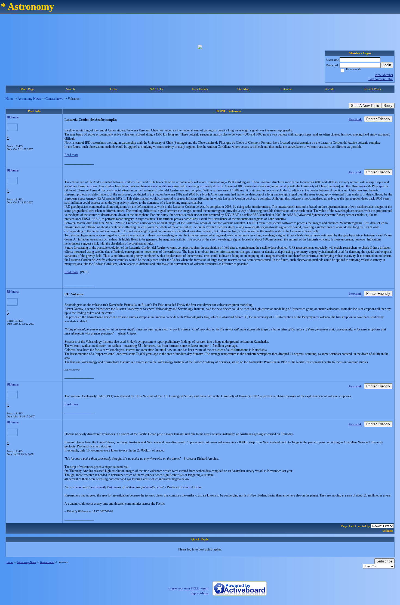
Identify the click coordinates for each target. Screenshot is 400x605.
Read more (71, 155)
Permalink (355, 119)
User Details (200, 89)
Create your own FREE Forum (188, 588)
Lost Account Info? (380, 79)
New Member (384, 75)
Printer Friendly (378, 119)
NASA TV (157, 89)
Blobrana (13, 117)
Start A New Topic (365, 106)
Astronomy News (29, 99)
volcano (388, 530)
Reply (387, 106)
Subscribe (384, 561)
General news (54, 99)
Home (9, 99)
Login (387, 65)
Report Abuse (199, 593)
